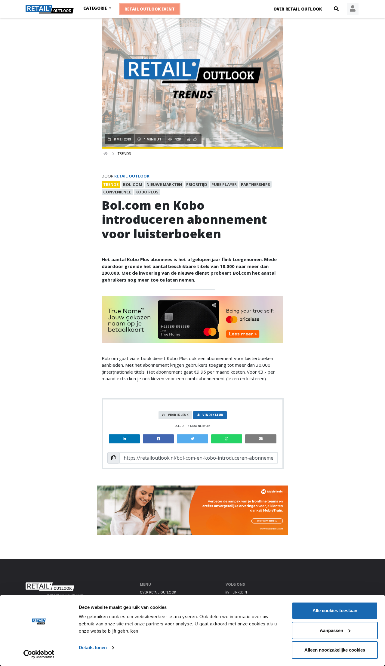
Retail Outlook (131, 176)
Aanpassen (331, 630)
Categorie (95, 8)
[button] (336, 9)
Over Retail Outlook (297, 9)
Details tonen (93, 647)
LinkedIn (239, 592)
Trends (124, 153)
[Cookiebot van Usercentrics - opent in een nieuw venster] (39, 654)
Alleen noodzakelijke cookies (334, 649)
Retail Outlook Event (150, 9)
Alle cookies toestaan (335, 610)
